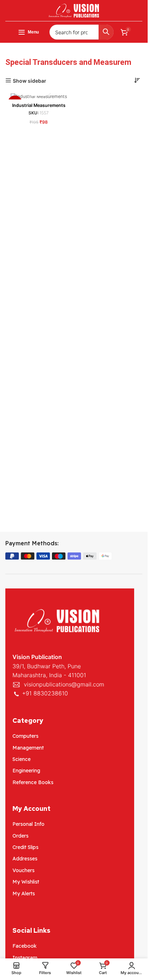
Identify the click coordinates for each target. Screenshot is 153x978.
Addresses (24, 858)
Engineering (26, 770)
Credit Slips (25, 847)
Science (21, 759)
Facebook (24, 946)
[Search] (106, 32)
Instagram (24, 957)
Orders (20, 836)
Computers (25, 736)
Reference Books (32, 782)
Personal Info (28, 824)
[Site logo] (74, 10)
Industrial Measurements (38, 105)
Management (28, 748)
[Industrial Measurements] (38, 96)
